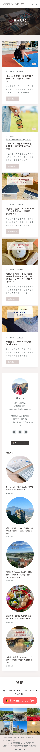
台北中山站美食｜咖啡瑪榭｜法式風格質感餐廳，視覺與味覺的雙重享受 (19, 660)
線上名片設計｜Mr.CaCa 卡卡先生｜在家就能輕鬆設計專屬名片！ (20, 211)
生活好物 (20, 71)
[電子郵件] (14, 432)
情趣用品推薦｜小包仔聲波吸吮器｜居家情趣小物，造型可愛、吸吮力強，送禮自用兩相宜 (19, 277)
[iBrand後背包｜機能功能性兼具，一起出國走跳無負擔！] (20, 54)
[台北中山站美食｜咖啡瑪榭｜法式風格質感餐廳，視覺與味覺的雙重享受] (20, 639)
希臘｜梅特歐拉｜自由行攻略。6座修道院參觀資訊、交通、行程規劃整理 (20, 531)
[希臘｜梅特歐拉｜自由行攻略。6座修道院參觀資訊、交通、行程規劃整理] (20, 510)
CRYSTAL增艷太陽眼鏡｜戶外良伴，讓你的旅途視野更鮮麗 (20, 146)
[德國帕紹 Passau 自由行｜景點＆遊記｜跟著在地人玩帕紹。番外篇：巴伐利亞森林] (20, 554)
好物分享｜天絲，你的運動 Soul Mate (19, 342)
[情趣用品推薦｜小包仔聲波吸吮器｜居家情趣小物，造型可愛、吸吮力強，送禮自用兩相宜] (20, 252)
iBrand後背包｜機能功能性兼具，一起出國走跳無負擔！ (20, 78)
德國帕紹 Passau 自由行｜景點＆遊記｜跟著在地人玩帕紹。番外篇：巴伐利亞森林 (19, 574)
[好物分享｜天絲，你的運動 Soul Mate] (20, 319)
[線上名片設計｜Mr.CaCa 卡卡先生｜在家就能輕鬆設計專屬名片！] (20, 186)
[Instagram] (26, 432)
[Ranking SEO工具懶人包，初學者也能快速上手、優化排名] (20, 469)
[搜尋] (32, 4)
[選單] (37, 4)
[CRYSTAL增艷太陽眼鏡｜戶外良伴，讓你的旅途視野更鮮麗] (20, 119)
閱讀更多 (13, 99)
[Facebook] (20, 432)
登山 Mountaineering (15, 139)
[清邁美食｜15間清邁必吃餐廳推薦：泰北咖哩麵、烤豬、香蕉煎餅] (20, 598)
